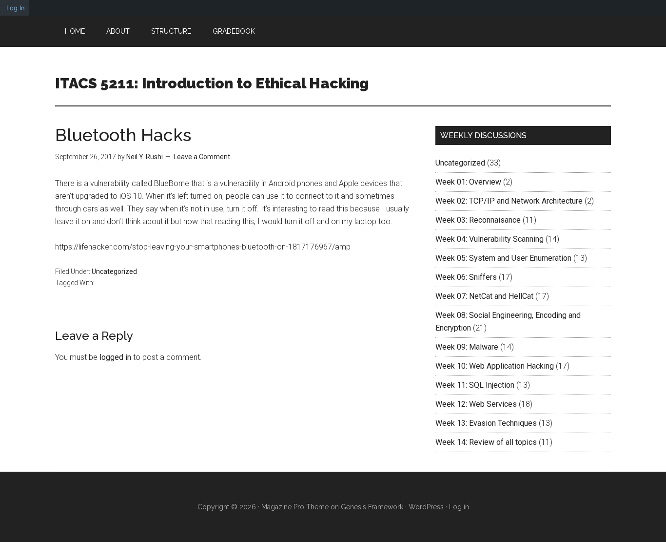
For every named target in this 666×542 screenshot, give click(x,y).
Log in (459, 507)
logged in (115, 357)
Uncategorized (114, 271)
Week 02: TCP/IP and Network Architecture (509, 201)
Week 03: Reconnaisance (478, 220)
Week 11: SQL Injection (474, 385)
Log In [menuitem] (15, 8)
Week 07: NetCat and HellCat (484, 296)
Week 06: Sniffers (466, 277)
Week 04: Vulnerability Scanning (489, 239)
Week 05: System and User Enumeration (503, 258)
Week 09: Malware (466, 347)
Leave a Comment (202, 157)
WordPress (426, 507)
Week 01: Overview (468, 182)
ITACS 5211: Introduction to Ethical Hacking (212, 83)
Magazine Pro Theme (295, 507)
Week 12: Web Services (476, 404)
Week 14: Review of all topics (486, 442)
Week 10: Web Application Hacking (494, 366)
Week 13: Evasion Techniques (486, 423)
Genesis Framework (372, 507)
